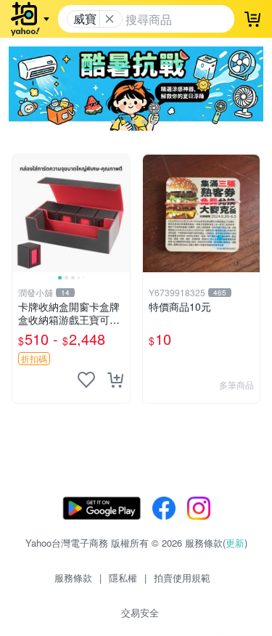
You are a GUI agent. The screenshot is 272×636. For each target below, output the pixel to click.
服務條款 (73, 577)
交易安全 (140, 612)
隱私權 (123, 577)
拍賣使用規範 (182, 577)
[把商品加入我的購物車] (115, 379)
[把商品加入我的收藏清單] (86, 379)
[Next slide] (120, 213)
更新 (235, 543)
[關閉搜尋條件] (109, 18)
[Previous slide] (21, 213)
